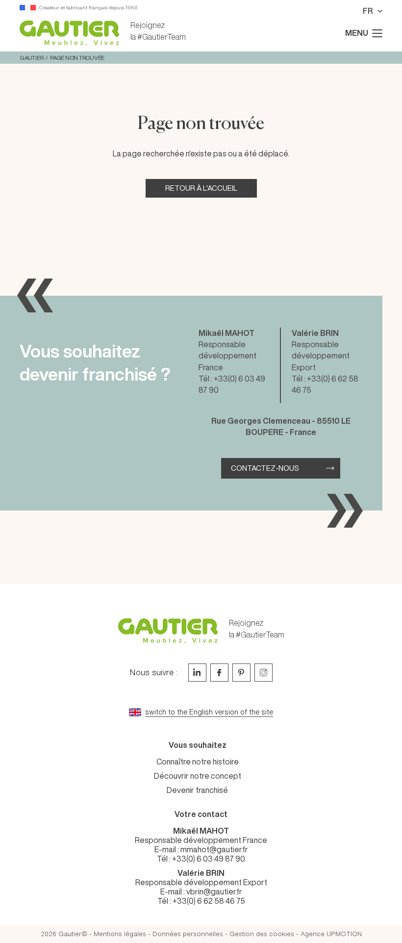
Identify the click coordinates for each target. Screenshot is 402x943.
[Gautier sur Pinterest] (241, 672)
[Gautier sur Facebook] (219, 672)
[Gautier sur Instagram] (263, 672)
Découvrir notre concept (197, 776)
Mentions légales (120, 934)
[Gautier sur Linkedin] (197, 672)
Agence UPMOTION (331, 934)
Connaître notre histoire (197, 761)
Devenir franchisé (197, 790)
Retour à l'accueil (201, 188)
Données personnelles (187, 934)
